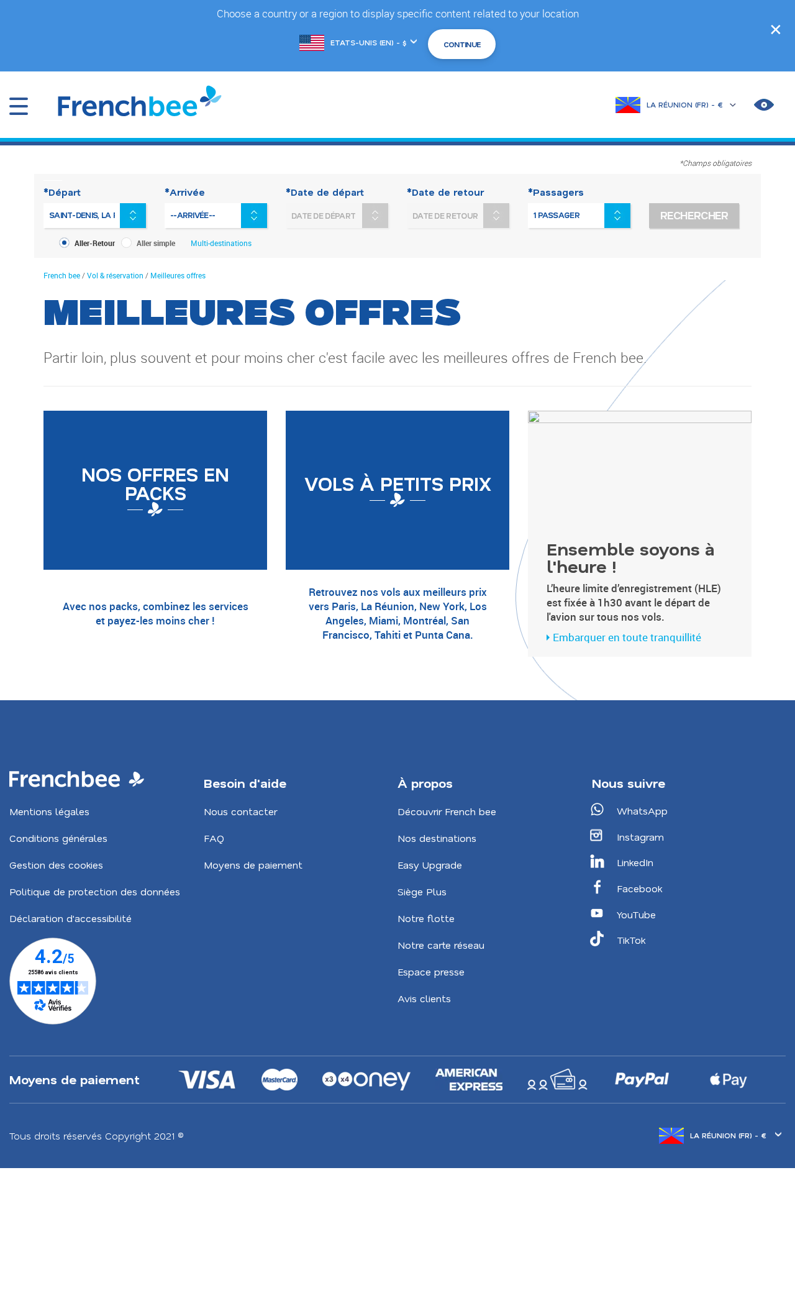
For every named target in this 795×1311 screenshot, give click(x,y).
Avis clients (424, 998)
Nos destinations (437, 837)
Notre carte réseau (441, 944)
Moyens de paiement (253, 864)
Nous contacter (240, 811)
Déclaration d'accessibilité (70, 918)
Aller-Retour (95, 243)
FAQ (214, 837)
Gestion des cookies (56, 864)
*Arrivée (185, 192)
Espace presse (431, 971)
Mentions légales (49, 811)
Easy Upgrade (430, 864)
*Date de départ (325, 192)
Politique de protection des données (94, 891)
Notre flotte (426, 918)
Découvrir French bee (447, 811)
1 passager (556, 215)
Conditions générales (58, 837)
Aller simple (156, 243)
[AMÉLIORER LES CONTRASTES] (763, 105)
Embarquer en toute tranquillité (627, 637)
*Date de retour (445, 192)
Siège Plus (422, 891)
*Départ (62, 192)
